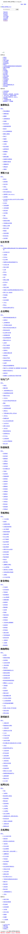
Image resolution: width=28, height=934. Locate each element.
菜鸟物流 (5, 489)
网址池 (5, 559)
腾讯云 (5, 68)
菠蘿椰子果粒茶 (7, 161)
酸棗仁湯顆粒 (6, 133)
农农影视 (5, 625)
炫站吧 (5, 521)
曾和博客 (5, 181)
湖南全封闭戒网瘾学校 (8, 365)
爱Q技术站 (5, 235)
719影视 (5, 642)
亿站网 (5, 363)
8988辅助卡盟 (6, 677)
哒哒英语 (5, 355)
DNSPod (5, 257)
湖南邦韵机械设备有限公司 (9, 317)
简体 (22, 4)
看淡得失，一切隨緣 (8, 101)
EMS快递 (5, 466)
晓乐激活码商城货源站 (8, 680)
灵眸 (4, 215)
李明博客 (5, 81)
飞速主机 (5, 843)
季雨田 (5, 230)
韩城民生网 (6, 418)
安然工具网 (6, 76)
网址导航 (5, 74)
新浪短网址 (6, 63)
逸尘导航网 (6, 541)
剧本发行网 (6, 637)
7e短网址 (5, 793)
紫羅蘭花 (5, 151)
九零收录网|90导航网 (8, 572)
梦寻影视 (5, 630)
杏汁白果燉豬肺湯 (7, 131)
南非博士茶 (6, 123)
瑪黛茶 (5, 139)
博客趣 (5, 914)
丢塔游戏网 (6, 906)
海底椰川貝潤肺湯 (7, 159)
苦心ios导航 (6, 536)
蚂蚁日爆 (5, 388)
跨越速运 (5, 494)
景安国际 (5, 70)
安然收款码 (6, 79)
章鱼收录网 (6, 534)
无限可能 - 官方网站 (8, 569)
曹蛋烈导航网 (6, 531)
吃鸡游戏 (5, 765)
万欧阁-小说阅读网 (7, 821)
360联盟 (5, 254)
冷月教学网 (6, 438)
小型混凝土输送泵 (7, 325)
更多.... (2, 108)
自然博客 (5, 238)
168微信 (5, 574)
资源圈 (5, 917)
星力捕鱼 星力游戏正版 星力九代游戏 (12, 743)
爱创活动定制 (6, 330)
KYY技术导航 (6, 577)
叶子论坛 (5, 436)
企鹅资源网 (6, 775)
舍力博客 (5, 73)
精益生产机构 (6, 358)
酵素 (4, 403)
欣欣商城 (5, 660)
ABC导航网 (6, 529)
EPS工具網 (5, 16)
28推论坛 (5, 410)
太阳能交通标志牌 (7, 352)
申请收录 (5, 20)
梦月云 (5, 272)
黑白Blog (5, 218)
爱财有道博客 (6, 672)
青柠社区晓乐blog (7, 191)
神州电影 (5, 627)
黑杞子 (5, 64)
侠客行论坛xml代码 (8, 549)
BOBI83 (5, 203)
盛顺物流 (5, 486)
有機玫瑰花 (6, 113)
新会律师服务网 (7, 337)
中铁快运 (5, 501)
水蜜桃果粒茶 (6, 118)
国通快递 (5, 463)
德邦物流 (5, 478)
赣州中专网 (6, 228)
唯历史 (5, 179)
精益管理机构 (6, 347)
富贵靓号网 (6, 768)
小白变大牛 (6, 423)
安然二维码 (6, 60)
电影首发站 (6, 614)
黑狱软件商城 (6, 657)
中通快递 (5, 491)
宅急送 (5, 471)
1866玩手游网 (6, 740)
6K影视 (5, 609)
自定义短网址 (6, 813)
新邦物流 (5, 453)
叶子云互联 (6, 856)
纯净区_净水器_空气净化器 (9, 708)
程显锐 (5, 274)
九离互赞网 (6, 755)
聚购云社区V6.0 (7, 340)
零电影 (5, 612)
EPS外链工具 (6, 252)
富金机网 (5, 690)
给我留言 (5, 19)
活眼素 (5, 169)
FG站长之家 (6, 264)
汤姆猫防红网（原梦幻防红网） (10, 816)
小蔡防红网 (6, 823)
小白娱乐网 (6, 750)
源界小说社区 (6, 426)
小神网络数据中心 (7, 891)
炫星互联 (5, 838)
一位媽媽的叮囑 (7, 99)
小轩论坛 (5, 415)
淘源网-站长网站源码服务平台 (10, 262)
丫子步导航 (6, 519)
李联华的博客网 (7, 901)
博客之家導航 (6, 67)
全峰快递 (5, 496)
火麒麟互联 (6, 853)
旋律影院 (5, 602)
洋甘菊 (5, 144)
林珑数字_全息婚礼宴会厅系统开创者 (12, 375)
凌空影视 (5, 604)
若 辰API (5, 282)
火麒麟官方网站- (7, 564)
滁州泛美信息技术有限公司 (9, 327)
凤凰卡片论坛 (6, 395)
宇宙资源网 (6, 205)
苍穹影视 (5, 620)
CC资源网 (5, 919)
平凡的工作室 (6, 735)
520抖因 (5, 909)
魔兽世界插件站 (7, 431)
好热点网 (5, 210)
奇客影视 (5, 617)
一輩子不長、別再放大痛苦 (9, 95)
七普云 (5, 894)
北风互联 (5, 886)
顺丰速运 (5, 504)
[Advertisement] (14, 37)
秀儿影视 (5, 904)
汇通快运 (5, 461)
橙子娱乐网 (6, 753)
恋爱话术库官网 (7, 763)
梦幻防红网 (6, 818)
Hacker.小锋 (6, 544)
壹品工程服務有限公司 (8, 84)
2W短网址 (5, 80)
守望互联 (5, 858)
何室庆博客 (6, 233)
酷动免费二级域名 (7, 795)
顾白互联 (5, 889)
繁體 (25, 4)
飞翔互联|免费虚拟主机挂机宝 (10, 879)
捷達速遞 (5, 506)
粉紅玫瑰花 (6, 146)
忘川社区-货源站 (7, 698)
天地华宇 (5, 483)
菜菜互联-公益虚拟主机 (8, 841)
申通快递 (5, 509)
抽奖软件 (5, 373)
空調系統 (5, 98)
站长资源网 (6, 300)
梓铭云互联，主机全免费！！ (10, 851)
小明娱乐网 (6, 728)
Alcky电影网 (6, 597)
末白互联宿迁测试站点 (8, 866)
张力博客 (5, 189)
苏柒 (4, 790)
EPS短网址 (5, 61)
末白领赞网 (6, 848)
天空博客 (5, 213)
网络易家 (5, 607)
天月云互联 (6, 846)
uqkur (4, 705)
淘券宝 (5, 385)
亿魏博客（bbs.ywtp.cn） (9, 194)
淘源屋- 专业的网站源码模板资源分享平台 (13, 289)
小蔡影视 (5, 640)
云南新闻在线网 (7, 408)
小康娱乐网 (6, 723)
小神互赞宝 (6, 760)
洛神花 (5, 154)
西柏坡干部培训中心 (8, 370)
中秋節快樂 (6, 91)
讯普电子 (5, 320)
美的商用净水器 (7, 360)
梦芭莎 (5, 688)
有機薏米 (5, 141)
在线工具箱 (6, 899)
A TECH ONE (6, 924)
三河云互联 (6, 871)
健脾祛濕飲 (6, 156)
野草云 (5, 305)
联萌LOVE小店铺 (7, 770)
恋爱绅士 (5, 350)
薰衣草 (5, 128)
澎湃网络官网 (6, 335)
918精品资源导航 (7, 526)
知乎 (4, 277)
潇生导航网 (6, 546)
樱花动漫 (5, 801)
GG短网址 (5, 71)
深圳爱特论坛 (6, 433)
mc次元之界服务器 (7, 441)
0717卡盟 (5, 781)
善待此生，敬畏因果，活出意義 (10, 94)
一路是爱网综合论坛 (8, 390)
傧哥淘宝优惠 (6, 675)
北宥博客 (5, 196)
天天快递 (5, 499)
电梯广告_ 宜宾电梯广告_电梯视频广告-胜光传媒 (15, 368)
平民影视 (5, 592)
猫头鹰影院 (6, 594)
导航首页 (5, 12)
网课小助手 (6, 693)
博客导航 (5, 562)
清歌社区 (5, 667)
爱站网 (5, 297)
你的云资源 (6, 710)
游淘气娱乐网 (6, 758)
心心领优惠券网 (7, 700)
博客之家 (5, 925)
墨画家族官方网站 (7, 725)
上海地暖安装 (6, 322)
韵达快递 (5, 473)
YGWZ (5, 733)
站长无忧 (5, 184)
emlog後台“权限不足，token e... (10, 96)
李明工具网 (6, 287)
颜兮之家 (5, 443)
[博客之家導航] (6, 6)
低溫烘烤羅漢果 (7, 126)
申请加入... (5, 928)
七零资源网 (6, 208)
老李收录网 (6, 552)
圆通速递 (5, 458)
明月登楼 (5, 86)
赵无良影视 (6, 589)
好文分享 (5, 13)
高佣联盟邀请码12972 (8, 670)
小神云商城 (6, 665)
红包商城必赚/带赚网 (8, 703)
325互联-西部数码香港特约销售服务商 (12, 66)
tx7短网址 (5, 806)
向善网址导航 (6, 524)
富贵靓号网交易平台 (8, 748)
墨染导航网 (6, 557)
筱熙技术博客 (6, 220)
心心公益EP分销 (7, 836)
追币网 (5, 655)
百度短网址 (6, 803)
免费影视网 (6, 599)
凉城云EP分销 (6, 869)
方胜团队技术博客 (7, 223)
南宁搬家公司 (6, 468)
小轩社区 (5, 428)
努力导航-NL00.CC (7, 876)
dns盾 (4, 269)
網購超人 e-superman (8, 683)
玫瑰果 (5, 121)
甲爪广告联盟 (6, 345)
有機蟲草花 (6, 164)
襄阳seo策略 (6, 279)
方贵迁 (5, 745)
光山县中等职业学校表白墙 (9, 400)
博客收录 (5, 83)
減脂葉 (5, 116)
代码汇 (5, 186)
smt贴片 (5, 342)
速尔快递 (5, 456)
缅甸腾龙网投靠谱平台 (8, 773)
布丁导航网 (6, 539)
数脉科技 (5, 864)
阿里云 (5, 57)
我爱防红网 (6, 826)
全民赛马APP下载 (7, 730)
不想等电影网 (6, 635)
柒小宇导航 (6, 554)
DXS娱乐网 (6, 738)
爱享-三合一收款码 (7, 292)
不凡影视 (5, 587)
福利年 (5, 284)
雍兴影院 (5, 645)
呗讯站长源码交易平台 (8, 307)
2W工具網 (5, 17)
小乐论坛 (5, 398)
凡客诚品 (5, 685)
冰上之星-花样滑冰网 (8, 420)
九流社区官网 (6, 662)
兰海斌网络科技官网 (8, 393)
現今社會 (5, 92)
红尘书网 (5, 259)
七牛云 (5, 302)
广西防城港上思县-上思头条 (10, 413)
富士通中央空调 (7, 332)
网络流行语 (6, 778)
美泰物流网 (6, 476)
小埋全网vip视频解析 (8, 622)
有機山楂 (5, 166)
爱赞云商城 (6, 713)
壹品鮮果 (5, 77)
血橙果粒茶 (6, 149)
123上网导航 (6, 567)
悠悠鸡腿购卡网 (7, 695)
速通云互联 (6, 874)
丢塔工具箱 (6, 912)
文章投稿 (5, 15)
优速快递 (5, 481)
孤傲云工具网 (6, 225)
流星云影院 (6, 632)
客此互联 (5, 884)
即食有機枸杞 (6, 111)
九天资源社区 (6, 405)
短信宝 (5, 58)
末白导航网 (6, 861)
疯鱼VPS (5, 881)
